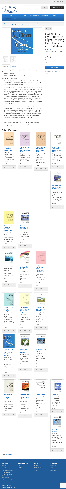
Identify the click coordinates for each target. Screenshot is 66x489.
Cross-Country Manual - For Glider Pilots (25, 227)
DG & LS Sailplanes (34, 15)
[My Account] (55, 1)
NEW (11, 15)
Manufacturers (44, 15)
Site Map (20, 469)
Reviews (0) (14, 66)
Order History (53, 467)
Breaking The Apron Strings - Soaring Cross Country (57, 188)
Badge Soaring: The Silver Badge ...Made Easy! (57, 149)
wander (10, 454)
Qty (46, 60)
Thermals (55, 394)
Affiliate (36, 469)
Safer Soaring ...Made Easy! (40, 395)
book (6, 454)
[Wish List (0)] (58, 1)
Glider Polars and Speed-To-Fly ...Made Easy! (25, 310)
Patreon (4, 467)
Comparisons (8, 19)
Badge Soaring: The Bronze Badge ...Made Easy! (41, 149)
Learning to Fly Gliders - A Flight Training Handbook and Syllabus (24, 24)
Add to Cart (54, 67)
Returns (20, 467)
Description (6, 66)
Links (15, 19)
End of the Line (8, 266)
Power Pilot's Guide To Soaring (24, 351)
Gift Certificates (38, 467)
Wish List (52, 469)
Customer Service (6, 476)
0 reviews (55, 71)
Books (25, 15)
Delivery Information (7, 479)
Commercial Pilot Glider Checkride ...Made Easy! (8, 228)
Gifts (20, 15)
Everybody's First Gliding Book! (24, 267)
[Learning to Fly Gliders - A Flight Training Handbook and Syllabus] (22, 40)
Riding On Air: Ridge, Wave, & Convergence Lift (25, 397)
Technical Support (6, 472)
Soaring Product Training (8, 470)
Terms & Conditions (7, 474)
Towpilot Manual (55, 430)
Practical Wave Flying (41, 350)
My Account (53, 465)
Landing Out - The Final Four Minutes (40, 309)
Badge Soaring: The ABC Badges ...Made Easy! (25, 149)
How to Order (5, 469)
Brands (36, 465)
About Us (4, 465)
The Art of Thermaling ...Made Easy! (8, 148)
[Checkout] (62, 1)
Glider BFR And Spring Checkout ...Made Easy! (8, 310)
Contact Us (21, 465)
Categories (53, 15)
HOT (6, 15)
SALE (15, 15)
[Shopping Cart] (60, 1)
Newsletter (53, 470)
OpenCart (10, 485)
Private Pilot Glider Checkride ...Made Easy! (8, 397)
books (50, 49)
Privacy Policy (5, 477)
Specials (36, 470)
